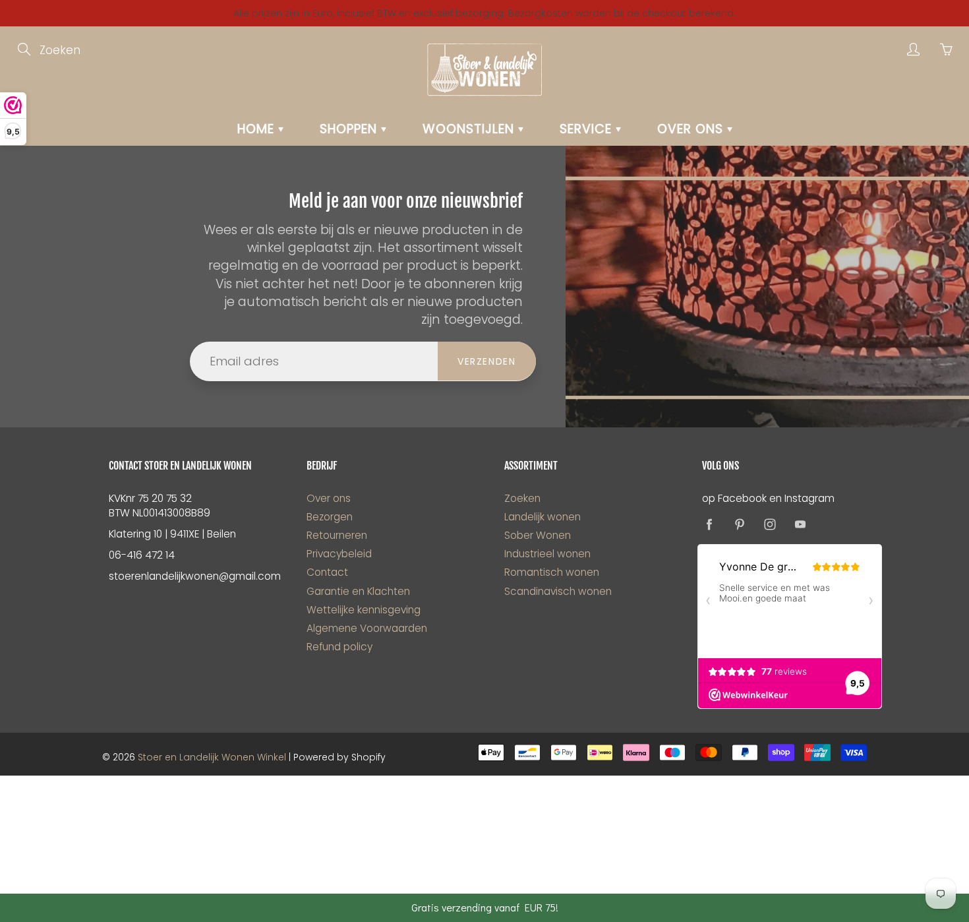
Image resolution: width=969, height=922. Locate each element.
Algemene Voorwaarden (367, 628)
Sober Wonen (537, 535)
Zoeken (522, 498)
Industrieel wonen (547, 554)
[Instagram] (769, 524)
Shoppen (350, 129)
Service (588, 129)
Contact (327, 572)
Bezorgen (330, 517)
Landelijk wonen (542, 517)
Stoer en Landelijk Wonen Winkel (212, 757)
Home (257, 129)
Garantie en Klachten (358, 591)
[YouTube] (799, 524)
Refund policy (339, 647)
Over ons (692, 129)
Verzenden (486, 361)
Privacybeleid (339, 554)
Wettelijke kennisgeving (364, 610)
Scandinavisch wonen (558, 591)
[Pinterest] (739, 524)
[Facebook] (708, 524)
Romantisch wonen (551, 572)
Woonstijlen (470, 129)
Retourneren (337, 535)
